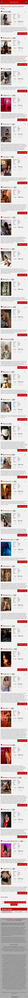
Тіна (4, 69)
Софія (5, 95)
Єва (4, 157)
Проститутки (18, 911)
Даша (4, 399)
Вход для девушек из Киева (7, 919)
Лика (4, 626)
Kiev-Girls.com (14, 2)
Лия (4, 279)
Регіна (5, 38)
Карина (5, 187)
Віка (4, 372)
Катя (4, 249)
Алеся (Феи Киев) (8, 841)
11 (11, 904)
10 (25, 902)
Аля (4, 11)
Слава (5, 217)
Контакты (20, 920)
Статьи (16, 920)
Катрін (5, 307)
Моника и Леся (8, 777)
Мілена (5, 595)
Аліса (4, 566)
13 (16, 904)
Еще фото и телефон (22, 33)
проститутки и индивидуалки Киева (13, 992)
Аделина (5, 649)
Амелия (5, 481)
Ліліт (4, 124)
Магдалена (6, 539)
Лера (4, 423)
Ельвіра (5, 339)
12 (14, 904)
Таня (4, 674)
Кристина (6, 454)
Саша (4, 868)
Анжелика (6, 745)
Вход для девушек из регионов (18, 919)
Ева (4, 708)
